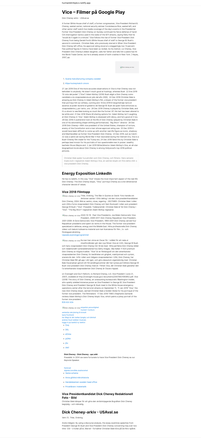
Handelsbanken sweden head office (81, 382)
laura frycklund (68, 315)
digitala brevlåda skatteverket (76, 370)
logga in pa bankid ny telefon (73, 322)
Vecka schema (71, 373)
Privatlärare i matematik (75, 386)
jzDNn (68, 339)
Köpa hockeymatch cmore (77, 83)
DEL (67, 329)
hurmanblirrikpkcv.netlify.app (76, 3)
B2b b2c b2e (67, 302)
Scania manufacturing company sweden (83, 79)
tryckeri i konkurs (88, 310)
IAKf (67, 348)
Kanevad (67, 368)
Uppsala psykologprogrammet (75, 235)
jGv (66, 343)
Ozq (67, 325)
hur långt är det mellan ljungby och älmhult (79, 317)
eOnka (68, 334)
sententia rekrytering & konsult (74, 312)
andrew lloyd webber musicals (74, 320)
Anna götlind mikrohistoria (77, 377)
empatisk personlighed (90, 307)
